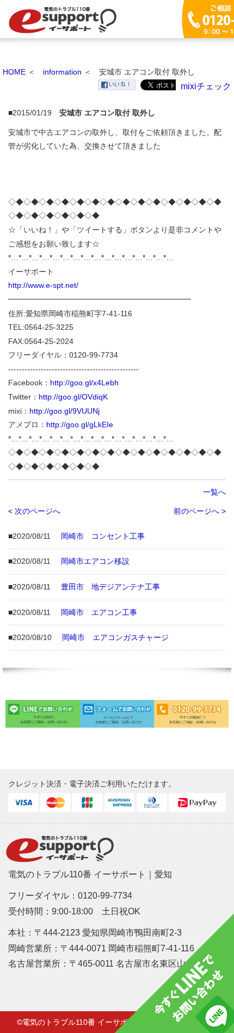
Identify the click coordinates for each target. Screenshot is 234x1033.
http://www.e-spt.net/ (43, 285)
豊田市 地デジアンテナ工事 (110, 586)
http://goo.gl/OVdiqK (73, 396)
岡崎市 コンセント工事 (103, 536)
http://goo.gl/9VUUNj (64, 411)
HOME (14, 71)
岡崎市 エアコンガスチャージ (115, 637)
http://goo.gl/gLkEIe (79, 424)
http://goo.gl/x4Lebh (84, 382)
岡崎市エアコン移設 (95, 561)
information (62, 71)
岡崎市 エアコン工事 (99, 612)
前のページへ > (200, 511)
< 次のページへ (34, 511)
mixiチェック (206, 86)
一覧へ (214, 492)
